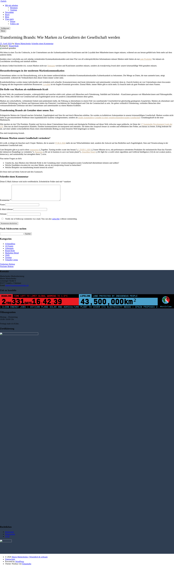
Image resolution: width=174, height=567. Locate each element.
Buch (7, 14)
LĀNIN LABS (84, 150)
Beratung (14, 8)
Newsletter (9, 12)
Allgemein (9, 248)
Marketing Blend (12, 253)
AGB (7, 536)
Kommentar (5, 200)
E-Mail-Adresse (6, 209)
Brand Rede (14, 46)
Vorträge (13, 10)
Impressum (9, 532)
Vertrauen (51, 66)
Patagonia (39, 152)
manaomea (34, 150)
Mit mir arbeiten (11, 5)
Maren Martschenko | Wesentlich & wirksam (30, 557)
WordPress (19, 561)
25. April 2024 (6, 43)
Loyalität (46, 84)
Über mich (9, 19)
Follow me (14, 24)
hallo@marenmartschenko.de (17, 285)
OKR (7, 255)
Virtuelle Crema (11, 260)
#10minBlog (10, 244)
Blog (7, 17)
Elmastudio (26, 564)
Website (3, 214)
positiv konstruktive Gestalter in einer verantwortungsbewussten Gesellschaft (109, 118)
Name (2, 204)
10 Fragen (9, 246)
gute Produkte (145, 59)
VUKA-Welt (60, 143)
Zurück (3, 1)
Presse (12, 21)
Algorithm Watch (89, 152)
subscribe (56, 219)
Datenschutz (10, 534)
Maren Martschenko (23, 43)
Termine (8, 257)
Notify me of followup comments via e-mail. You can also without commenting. (41, 219)
